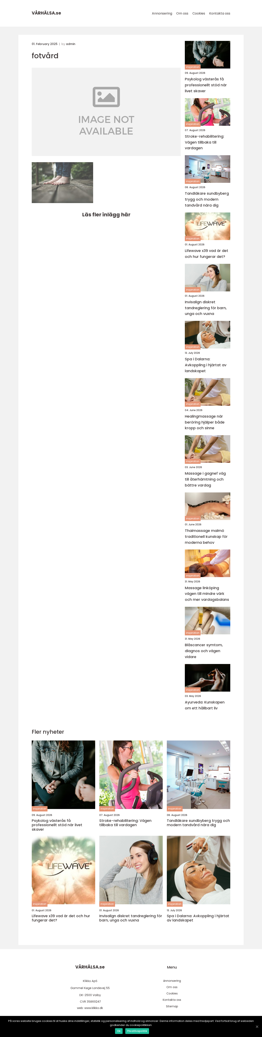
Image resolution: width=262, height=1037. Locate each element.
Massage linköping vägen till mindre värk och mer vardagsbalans (207, 593)
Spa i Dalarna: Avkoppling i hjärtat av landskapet (205, 364)
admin (70, 44)
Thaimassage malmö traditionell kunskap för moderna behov (206, 536)
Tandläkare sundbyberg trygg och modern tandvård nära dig (207, 199)
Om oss (182, 13)
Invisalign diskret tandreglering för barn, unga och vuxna (206, 307)
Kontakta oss (219, 13)
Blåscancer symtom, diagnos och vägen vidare (204, 650)
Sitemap (172, 1006)
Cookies (198, 13)
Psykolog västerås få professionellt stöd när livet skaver (206, 84)
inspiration (192, 67)
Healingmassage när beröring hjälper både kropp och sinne (205, 422)
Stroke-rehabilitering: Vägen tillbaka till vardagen (204, 142)
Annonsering (162, 13)
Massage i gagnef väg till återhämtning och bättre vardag (205, 479)
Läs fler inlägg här (106, 214)
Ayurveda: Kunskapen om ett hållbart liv (205, 705)
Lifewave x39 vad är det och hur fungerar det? (206, 253)
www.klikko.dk (93, 1008)
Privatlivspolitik (137, 1031)
